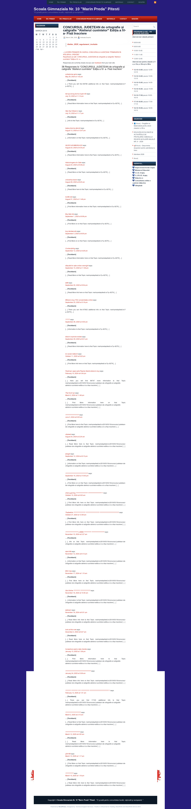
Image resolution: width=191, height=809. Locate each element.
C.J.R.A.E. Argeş (141, 175)
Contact (130, 2)
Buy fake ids (69, 214)
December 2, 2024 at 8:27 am (75, 632)
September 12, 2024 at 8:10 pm (76, 456)
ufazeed (68, 434)
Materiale (119, 2)
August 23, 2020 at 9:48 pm (75, 165)
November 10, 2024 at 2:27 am (76, 534)
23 (53, 44)
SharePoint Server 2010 (133, 806)
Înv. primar (61, 2)
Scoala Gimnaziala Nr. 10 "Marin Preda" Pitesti (76, 9)
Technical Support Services (84, 806)
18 (37, 44)
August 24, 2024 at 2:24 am (75, 436)
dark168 (68, 551)
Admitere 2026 (139, 154)
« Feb (37, 49)
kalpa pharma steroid (72, 128)
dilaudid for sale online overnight (76, 265)
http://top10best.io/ (71, 111)
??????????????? (72, 415)
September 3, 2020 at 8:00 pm (76, 233)
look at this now (70, 629)
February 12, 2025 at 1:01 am (75, 693)
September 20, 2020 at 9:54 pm (76, 285)
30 (53, 47)
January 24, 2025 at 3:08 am (75, 673)
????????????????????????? (76, 473)
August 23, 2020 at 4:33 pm (75, 147)
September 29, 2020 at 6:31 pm (76, 339)
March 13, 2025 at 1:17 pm (74, 756)
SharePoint (119, 806)
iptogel (67, 454)
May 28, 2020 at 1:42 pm (74, 76)
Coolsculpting (70, 248)
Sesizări (141, 2)
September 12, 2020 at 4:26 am (76, 251)
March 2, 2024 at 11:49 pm (74, 395)
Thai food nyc (70, 393)
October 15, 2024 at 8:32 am (75, 495)
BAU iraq (68, 571)
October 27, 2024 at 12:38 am (75, 515)
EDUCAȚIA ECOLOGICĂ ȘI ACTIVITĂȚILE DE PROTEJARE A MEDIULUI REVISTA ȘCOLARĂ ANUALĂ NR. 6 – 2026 (144, 137)
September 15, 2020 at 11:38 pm (76, 268)
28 (47, 47)
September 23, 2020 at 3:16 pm (76, 302)
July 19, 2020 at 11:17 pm (74, 113)
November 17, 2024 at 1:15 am (76, 573)
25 (37, 47)
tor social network (71, 354)
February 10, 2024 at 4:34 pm (75, 373)
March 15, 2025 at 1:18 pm (74, 775)
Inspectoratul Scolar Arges (145, 167)
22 (50, 44)
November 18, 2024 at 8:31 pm (76, 612)
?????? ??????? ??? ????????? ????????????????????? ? (87, 690)
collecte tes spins (71, 74)
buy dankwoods (71, 231)
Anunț (136, 158)
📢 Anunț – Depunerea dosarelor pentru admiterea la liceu (144, 147)
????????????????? (73, 712)
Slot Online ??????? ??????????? (77, 590)
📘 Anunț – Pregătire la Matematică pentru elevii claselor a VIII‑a (142, 125)
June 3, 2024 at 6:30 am (73, 417)
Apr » (42, 49)
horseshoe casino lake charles (76, 649)
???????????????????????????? (78, 671)
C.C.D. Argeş (140, 173)
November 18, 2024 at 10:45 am (76, 593)
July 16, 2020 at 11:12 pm (74, 96)
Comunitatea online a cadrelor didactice (142, 181)
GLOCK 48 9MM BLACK (73, 145)
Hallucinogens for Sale (73, 162)
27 (43, 47)
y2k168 (68, 754)
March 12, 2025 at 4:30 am (74, 734)
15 (50, 42)
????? (67, 319)
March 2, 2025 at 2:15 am (74, 714)
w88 (66, 283)
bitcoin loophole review (73, 336)
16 (53, 42)
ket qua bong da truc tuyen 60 (75, 94)
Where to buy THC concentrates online (79, 300)
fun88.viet (68, 197)
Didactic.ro (139, 178)
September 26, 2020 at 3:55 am (76, 322)
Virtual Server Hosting (108, 806)
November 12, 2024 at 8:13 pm (76, 554)
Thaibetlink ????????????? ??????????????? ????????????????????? (92, 512)
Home (51, 2)
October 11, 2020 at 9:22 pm (75, 356)
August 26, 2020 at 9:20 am (75, 182)
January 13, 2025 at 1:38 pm (75, 651)
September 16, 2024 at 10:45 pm (76, 475)
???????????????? (72, 732)
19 (40, 44)
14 (47, 42)
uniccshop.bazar (71, 179)
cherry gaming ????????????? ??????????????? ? (84, 493)
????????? (69, 773)
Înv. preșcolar (76, 2)
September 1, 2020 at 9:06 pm (76, 216)
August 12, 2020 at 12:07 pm (75, 130)
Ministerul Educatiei (142, 170)
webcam (68, 610)
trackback (98, 63)
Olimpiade (138, 185)
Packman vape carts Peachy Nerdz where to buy (82, 371)
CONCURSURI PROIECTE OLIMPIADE (98, 2)
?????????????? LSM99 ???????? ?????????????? (84, 532)
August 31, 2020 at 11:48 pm (75, 199)
